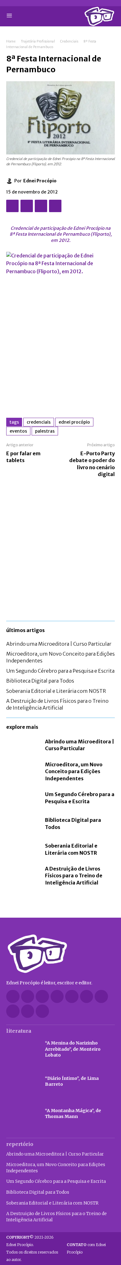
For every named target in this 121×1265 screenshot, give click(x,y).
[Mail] (71, 996)
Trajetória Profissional (38, 41)
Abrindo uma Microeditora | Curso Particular (58, 644)
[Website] (13, 1011)
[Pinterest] (41, 206)
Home (11, 41)
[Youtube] (42, 1011)
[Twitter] (26, 206)
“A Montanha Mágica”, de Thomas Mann (73, 1114)
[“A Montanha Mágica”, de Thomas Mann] (22, 1114)
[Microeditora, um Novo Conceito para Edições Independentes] (22, 771)
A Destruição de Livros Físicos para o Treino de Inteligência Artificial (57, 704)
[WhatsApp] (55, 206)
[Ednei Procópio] (10, 181)
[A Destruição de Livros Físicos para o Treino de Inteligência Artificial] (22, 875)
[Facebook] (12, 206)
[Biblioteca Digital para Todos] (22, 823)
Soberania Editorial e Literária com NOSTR (56, 691)
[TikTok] (86, 996)
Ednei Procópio (39, 181)
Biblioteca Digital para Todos (40, 681)
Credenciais (69, 41)
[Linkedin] (57, 996)
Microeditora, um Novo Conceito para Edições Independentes (73, 771)
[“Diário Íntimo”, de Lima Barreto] (22, 1081)
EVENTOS (18, 431)
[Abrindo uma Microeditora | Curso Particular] (22, 745)
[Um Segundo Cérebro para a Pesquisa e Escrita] (22, 798)
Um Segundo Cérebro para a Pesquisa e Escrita (60, 671)
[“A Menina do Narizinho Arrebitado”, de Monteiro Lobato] (22, 1049)
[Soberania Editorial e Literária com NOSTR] (22, 849)
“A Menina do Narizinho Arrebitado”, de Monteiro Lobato (73, 1049)
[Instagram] (42, 996)
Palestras (45, 431)
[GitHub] (27, 996)
